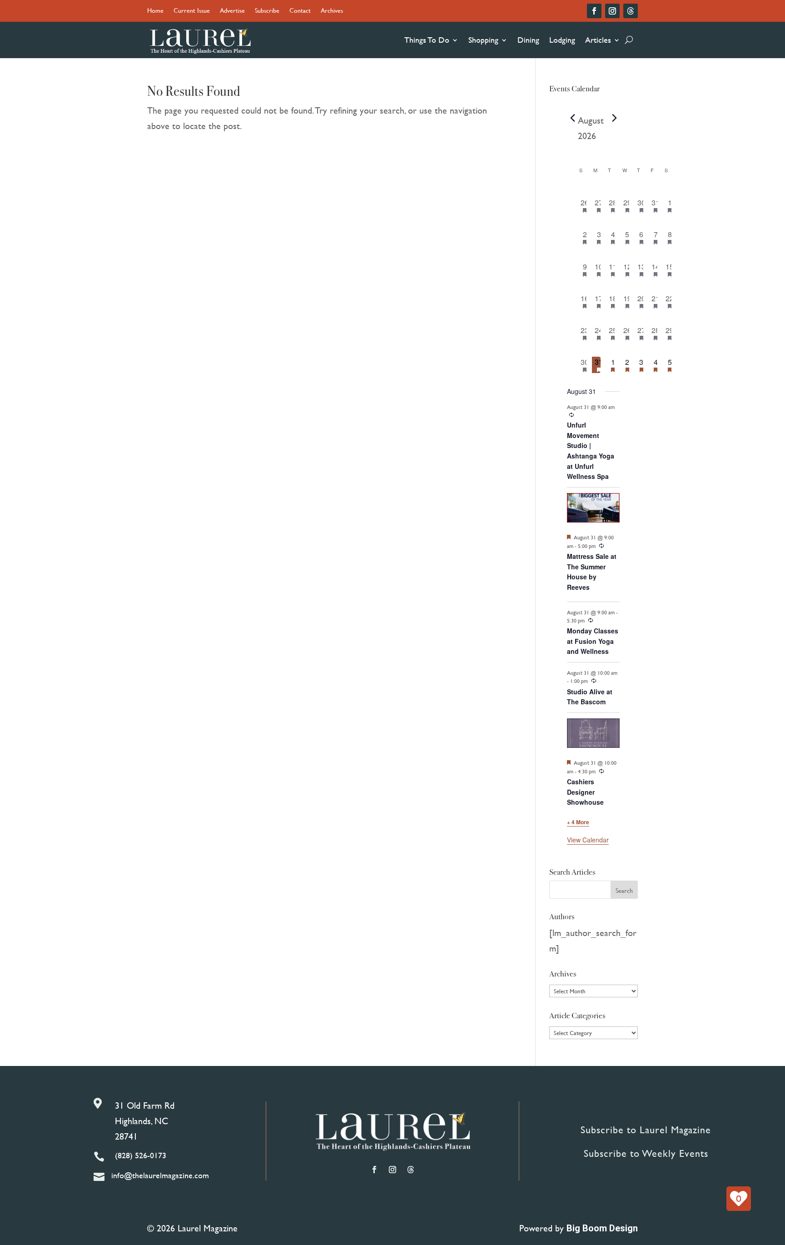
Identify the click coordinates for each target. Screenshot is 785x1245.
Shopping (483, 40)
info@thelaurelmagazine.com (160, 1175)
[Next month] (614, 118)
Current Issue (192, 11)
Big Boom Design (602, 1228)
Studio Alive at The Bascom (589, 697)
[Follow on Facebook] (594, 11)
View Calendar (588, 839)
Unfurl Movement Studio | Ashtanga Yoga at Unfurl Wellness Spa (590, 450)
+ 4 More (578, 822)
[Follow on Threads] (630, 11)
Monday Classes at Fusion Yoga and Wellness (592, 641)
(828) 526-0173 (140, 1155)
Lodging (562, 40)
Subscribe (267, 11)
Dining (528, 40)
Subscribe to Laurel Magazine (646, 1130)
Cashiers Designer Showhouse (585, 792)
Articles (598, 40)
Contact (300, 11)
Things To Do (426, 40)
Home (155, 11)
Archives (332, 11)
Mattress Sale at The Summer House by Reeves (591, 572)
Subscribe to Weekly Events (646, 1153)
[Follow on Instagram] (612, 11)
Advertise (232, 11)
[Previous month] (572, 118)
